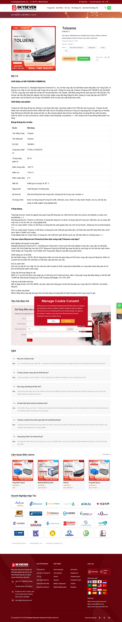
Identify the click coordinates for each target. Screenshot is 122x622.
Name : (24, 318)
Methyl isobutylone (60, 583)
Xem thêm (106, 454)
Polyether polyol (19, 483)
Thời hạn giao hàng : (20, 329)
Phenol (66, 483)
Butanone (73, 587)
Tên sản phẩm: (22, 324)
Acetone (56, 580)
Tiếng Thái (84, 2)
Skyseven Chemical (43, 587)
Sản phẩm (59, 8)
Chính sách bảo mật (43, 583)
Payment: (70, 329)
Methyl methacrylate (45, 483)
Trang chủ (50, 8)
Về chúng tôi (76, 8)
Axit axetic (74, 569)
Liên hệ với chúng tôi (90, 8)
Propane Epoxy (94, 483)
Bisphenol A (74, 573)
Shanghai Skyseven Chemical (36, 618)
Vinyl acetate (58, 573)
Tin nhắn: (23, 334)
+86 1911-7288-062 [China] (40, 2)
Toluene (73, 583)
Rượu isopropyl (58, 569)
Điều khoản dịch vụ (43, 580)
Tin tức (67, 8)
